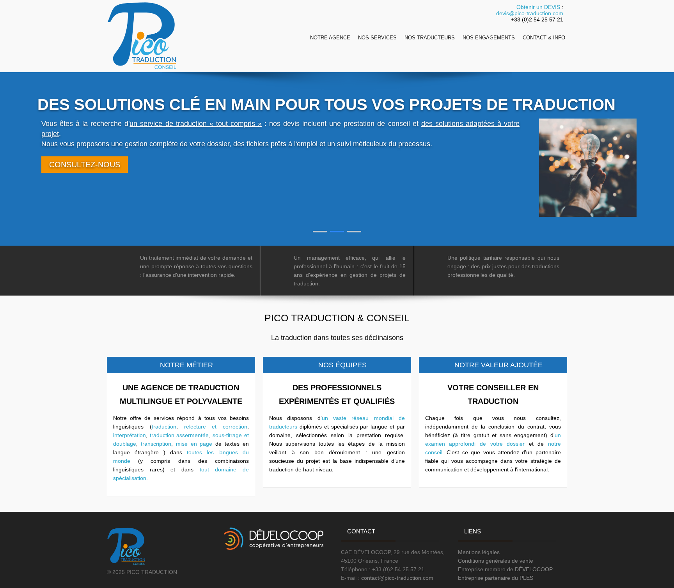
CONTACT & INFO (544, 38)
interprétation (129, 435)
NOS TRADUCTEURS (429, 38)
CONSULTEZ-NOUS (84, 164)
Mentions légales (479, 552)
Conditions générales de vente (495, 561)
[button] (320, 231)
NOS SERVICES (377, 38)
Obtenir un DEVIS (538, 7)
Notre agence (330, 38)
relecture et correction (215, 426)
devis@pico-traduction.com (529, 13)
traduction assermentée (179, 435)
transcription (156, 444)
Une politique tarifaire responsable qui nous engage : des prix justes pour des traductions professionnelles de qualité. (503, 266)
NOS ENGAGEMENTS (489, 38)
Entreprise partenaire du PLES (495, 578)
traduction (164, 426)
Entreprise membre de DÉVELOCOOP (505, 569)
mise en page (194, 444)
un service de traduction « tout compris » (195, 124)
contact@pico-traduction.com (397, 578)
